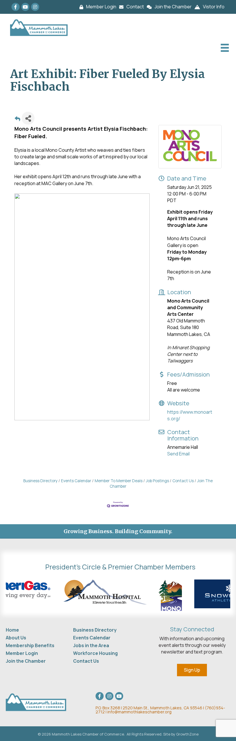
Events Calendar (76, 480)
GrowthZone (187, 734)
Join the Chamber (26, 661)
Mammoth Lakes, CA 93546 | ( (151, 707)
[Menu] (224, 48)
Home (12, 630)
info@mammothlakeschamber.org (139, 712)
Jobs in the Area (91, 645)
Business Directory (40, 480)
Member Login (22, 653)
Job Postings (157, 480)
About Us (16, 637)
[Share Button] (28, 118)
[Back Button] (17, 120)
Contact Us (183, 480)
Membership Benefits (30, 645)
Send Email (178, 454)
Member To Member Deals (118, 480)
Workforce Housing (95, 653)
